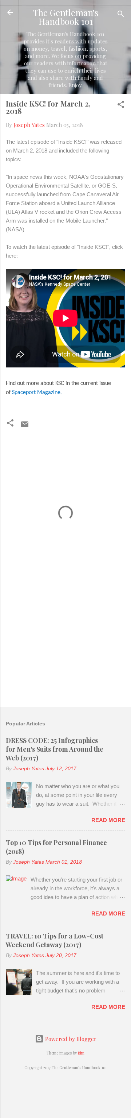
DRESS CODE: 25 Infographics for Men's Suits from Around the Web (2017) (54, 749)
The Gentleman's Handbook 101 (65, 17)
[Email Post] (24, 426)
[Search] (120, 15)
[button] (120, 105)
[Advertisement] (65, 649)
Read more (108, 820)
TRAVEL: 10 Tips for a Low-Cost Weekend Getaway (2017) (54, 940)
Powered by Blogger (70, 1038)
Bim (81, 1053)
